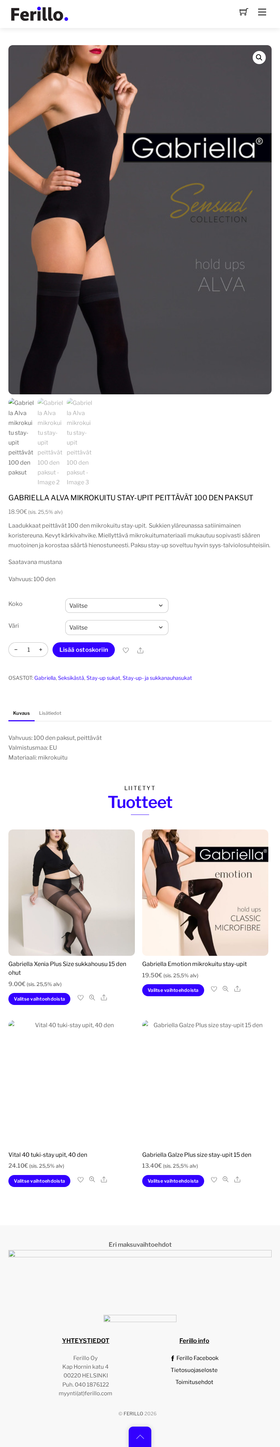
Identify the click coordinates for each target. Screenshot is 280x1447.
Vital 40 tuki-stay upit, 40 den (47, 1154)
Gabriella (45, 678)
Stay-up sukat (103, 678)
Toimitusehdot (194, 1382)
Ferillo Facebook (197, 1358)
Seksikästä (71, 678)
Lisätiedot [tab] (50, 713)
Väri (13, 625)
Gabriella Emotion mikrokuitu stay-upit (194, 964)
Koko (15, 603)
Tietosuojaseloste (194, 1370)
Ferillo (133, 1413)
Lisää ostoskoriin (83, 649)
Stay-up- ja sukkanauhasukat (157, 678)
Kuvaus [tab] (21, 713)
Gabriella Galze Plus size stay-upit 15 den (196, 1154)
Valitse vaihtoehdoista (39, 999)
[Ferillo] (39, 13)
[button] (259, 57)
